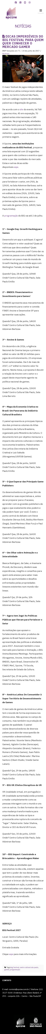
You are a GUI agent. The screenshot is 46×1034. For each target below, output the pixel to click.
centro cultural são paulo (29, 967)
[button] (41, 10)
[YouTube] (25, 2)
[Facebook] (16, 2)
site (21, 109)
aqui (16, 167)
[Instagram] (30, 2)
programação (11, 215)
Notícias (5, 53)
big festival (15, 967)
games (6, 970)
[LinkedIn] (21, 2)
